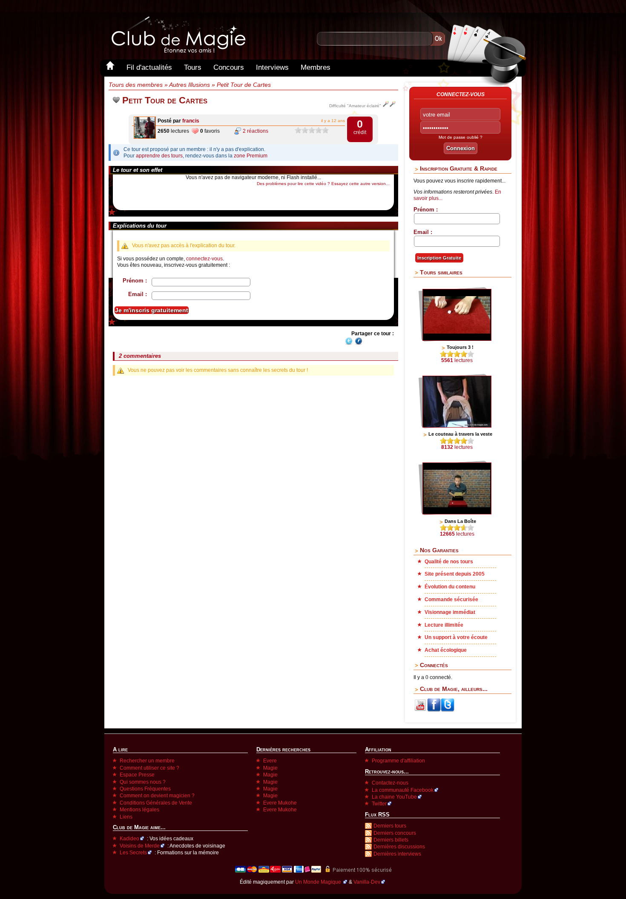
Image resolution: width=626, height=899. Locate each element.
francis (190, 121)
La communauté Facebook (403, 790)
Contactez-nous (390, 783)
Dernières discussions (399, 847)
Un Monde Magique (318, 882)
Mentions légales (139, 810)
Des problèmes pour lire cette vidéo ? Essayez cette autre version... (323, 183)
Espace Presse (137, 775)
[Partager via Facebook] (358, 344)
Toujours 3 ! (460, 347)
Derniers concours (394, 833)
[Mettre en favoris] (116, 100)
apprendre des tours (159, 156)
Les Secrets (133, 853)
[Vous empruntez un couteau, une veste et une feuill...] (456, 426)
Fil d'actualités (149, 67)
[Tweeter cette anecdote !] (349, 344)
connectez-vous (204, 259)
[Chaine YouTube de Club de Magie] (420, 710)
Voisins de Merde (140, 846)
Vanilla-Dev (366, 882)
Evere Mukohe (280, 803)
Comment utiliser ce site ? (149, 768)
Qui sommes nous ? (143, 782)
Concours (228, 67)
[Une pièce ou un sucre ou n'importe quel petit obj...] (456, 513)
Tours (192, 67)
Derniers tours (389, 826)
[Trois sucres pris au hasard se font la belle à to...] (456, 339)
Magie (270, 768)
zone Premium (250, 156)
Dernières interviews (397, 854)
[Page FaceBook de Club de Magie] (434, 710)
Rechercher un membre (147, 761)
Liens (126, 817)
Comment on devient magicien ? (157, 796)
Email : (137, 294)
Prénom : (135, 280)
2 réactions (255, 131)
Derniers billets (390, 840)
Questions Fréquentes (145, 789)
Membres (315, 67)
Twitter (379, 804)
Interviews (272, 67)
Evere (270, 761)
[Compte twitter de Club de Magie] (447, 710)
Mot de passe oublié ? (460, 137)
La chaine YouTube (394, 797)
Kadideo (129, 839)
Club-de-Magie (178, 34)
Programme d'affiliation (398, 761)
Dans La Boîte (460, 521)
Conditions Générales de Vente (156, 803)
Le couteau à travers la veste (460, 434)
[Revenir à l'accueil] (110, 67)
